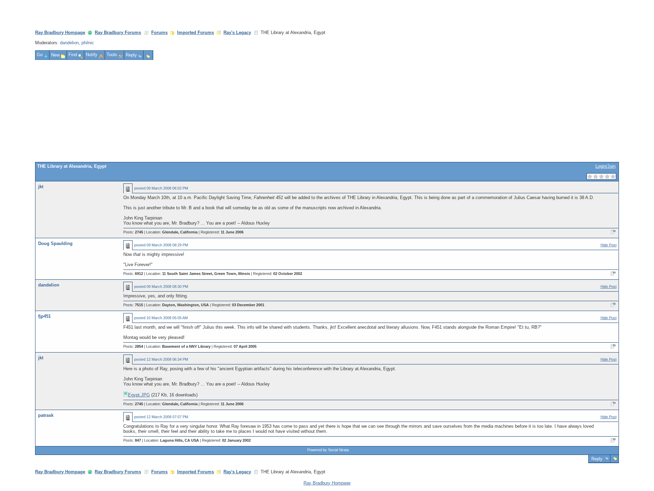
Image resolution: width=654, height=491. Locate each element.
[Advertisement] (327, 111)
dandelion (69, 42)
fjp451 (44, 316)
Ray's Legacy (237, 32)
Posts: (133, 232)
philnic (87, 42)
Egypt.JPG (139, 394)
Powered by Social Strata (328, 450)
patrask (45, 415)
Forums (159, 32)
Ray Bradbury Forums (118, 32)
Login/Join (605, 166)
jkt (40, 186)
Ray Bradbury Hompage (60, 32)
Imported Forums (195, 32)
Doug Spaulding (55, 243)
